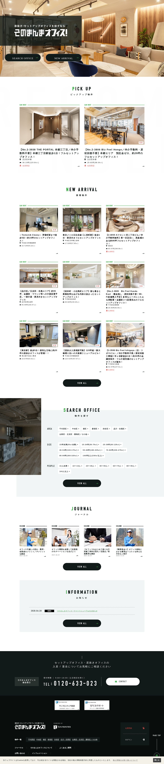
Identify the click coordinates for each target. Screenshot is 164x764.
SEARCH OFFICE (22, 58)
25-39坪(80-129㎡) (111, 445)
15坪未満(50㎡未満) (68, 445)
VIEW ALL (82, 383)
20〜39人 (90, 466)
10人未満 (63, 466)
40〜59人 (104, 466)
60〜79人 (117, 466)
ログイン (128, 740)
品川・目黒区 (119, 429)
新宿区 (94, 429)
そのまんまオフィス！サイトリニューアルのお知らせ (77, 611)
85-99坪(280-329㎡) (68, 456)
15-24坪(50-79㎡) (90, 445)
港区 (85, 429)
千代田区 (63, 429)
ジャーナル (19, 748)
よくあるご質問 (65, 748)
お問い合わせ (20, 753)
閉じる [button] (157, 760)
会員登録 (128, 728)
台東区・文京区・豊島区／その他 (73, 434)
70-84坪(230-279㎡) (115, 450)
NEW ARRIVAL (63, 58)
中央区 (75, 429)
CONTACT (123, 681)
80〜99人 (131, 466)
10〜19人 (77, 466)
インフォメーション (39, 753)
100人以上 (63, 471)
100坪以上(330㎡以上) (92, 456)
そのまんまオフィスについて (41, 748)
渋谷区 (105, 429)
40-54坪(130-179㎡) (68, 450)
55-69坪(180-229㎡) (92, 450)
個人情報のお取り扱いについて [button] (125, 760)
